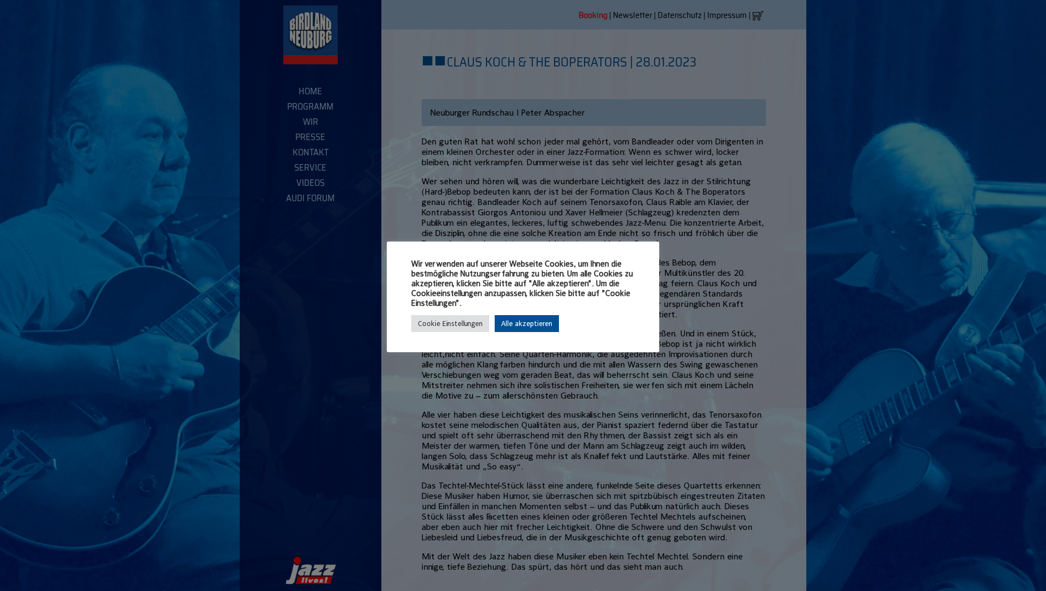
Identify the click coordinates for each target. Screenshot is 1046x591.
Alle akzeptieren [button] (526, 323)
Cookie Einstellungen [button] (450, 323)
